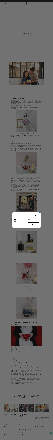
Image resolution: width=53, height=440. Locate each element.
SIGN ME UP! (33, 222)
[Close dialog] (39, 212)
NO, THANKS (33, 224)
